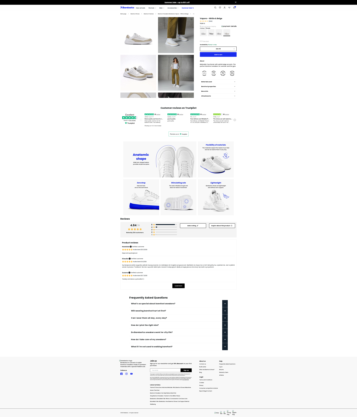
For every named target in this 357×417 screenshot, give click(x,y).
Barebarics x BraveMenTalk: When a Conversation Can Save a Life (168, 398)
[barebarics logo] (127, 7)
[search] (215, 7)
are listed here (185, 379)
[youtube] (131, 374)
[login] (224, 7)
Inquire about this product (220, 226)
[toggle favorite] (191, 19)
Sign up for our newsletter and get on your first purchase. (171, 364)
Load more (178, 286)
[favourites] (220, 7)
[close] (236, 2)
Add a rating (191, 226)
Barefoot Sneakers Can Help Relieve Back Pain (163, 393)
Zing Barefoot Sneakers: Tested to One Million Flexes (165, 396)
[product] (203, 32)
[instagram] (126, 374)
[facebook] (121, 374)
